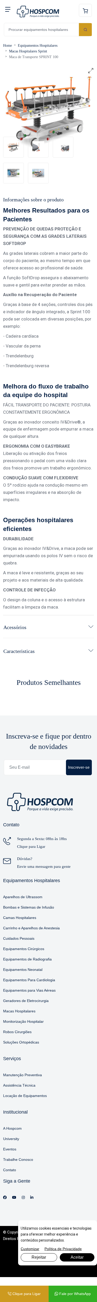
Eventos (9, 1149)
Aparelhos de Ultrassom (22, 897)
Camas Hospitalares (19, 918)
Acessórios (14, 627)
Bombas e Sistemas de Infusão (28, 907)
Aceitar (77, 1257)
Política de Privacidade (63, 1249)
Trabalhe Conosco (18, 1159)
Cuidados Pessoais (18, 938)
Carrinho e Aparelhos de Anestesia (31, 928)
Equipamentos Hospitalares (37, 45)
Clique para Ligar (31, 846)
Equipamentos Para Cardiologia (29, 980)
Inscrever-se (78, 767)
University (11, 1139)
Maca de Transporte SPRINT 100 (33, 57)
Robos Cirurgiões (17, 1032)
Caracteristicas (19, 651)
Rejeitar (39, 1257)
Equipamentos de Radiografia (27, 959)
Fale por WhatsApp (74, 1294)
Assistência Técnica (19, 1085)
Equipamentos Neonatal (22, 969)
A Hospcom (12, 1128)
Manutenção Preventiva (22, 1075)
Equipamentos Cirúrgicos (23, 949)
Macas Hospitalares (19, 1011)
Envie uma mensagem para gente (44, 866)
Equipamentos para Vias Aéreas (29, 990)
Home (7, 45)
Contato (9, 1170)
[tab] (13, 147)
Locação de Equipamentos (25, 1096)
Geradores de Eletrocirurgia (26, 1001)
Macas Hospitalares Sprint (28, 51)
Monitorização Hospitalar (23, 1021)
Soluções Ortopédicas (21, 1042)
